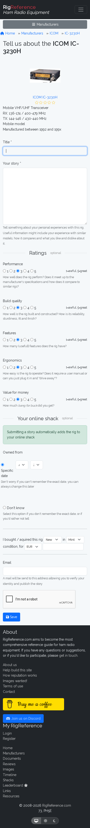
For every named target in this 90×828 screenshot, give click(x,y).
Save (13, 617)
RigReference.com (56, 805)
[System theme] (36, 820)
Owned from (13, 452)
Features (9, 333)
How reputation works (20, 675)
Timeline (9, 775)
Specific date (7, 473)
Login (7, 733)
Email (7, 562)
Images (8, 769)
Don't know (15, 508)
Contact (9, 692)
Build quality (12, 301)
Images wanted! (15, 681)
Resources (11, 796)
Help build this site (17, 670)
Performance (13, 264)
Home (9, 33)
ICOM (54, 33)
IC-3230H (72, 33)
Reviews (9, 764)
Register (9, 739)
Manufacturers (47, 24)
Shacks (8, 780)
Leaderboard (13, 785)
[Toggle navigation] (81, 9)
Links (7, 791)
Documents (12, 758)
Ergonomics (12, 360)
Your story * (12, 163)
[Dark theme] (54, 820)
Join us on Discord (25, 718)
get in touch (68, 655)
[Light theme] (45, 820)
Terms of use (13, 686)
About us (10, 665)
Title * (7, 142)
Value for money (16, 392)
